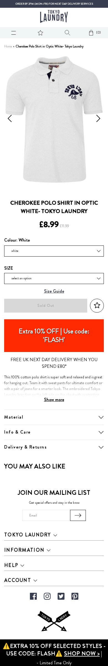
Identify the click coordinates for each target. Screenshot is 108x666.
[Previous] (9, 119)
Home (8, 46)
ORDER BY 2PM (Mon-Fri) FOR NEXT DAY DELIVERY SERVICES (54, 4)
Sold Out (45, 305)
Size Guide (54, 291)
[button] (97, 305)
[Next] (98, 119)
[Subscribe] (78, 515)
